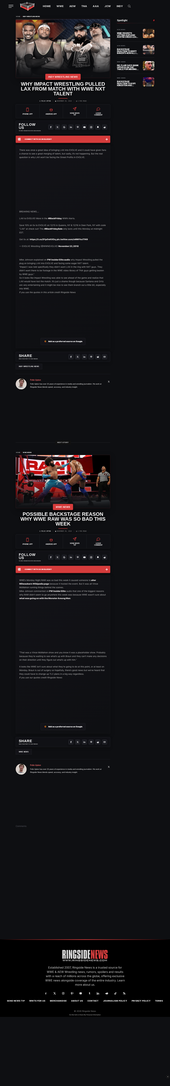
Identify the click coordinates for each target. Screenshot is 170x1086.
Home (47, 6)
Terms (159, 1001)
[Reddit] (104, 127)
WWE (60, 6)
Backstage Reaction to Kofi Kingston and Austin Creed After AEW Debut (128, 83)
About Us (77, 1001)
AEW (72, 6)
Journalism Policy (115, 1001)
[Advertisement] (63, 312)
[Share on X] (77, 356)
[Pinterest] (77, 127)
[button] (129, 6)
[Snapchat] (97, 127)
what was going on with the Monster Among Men (44, 598)
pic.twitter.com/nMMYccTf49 (72, 239)
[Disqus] (63, 868)
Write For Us (37, 1001)
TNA (84, 6)
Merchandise (58, 1001)
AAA (96, 6)
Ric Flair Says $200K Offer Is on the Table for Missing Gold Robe (128, 67)
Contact (93, 1001)
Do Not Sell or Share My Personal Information (85, 1015)
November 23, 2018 (68, 246)
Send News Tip (16, 1001)
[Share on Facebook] (71, 356)
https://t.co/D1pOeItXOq (43, 239)
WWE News (27, 452)
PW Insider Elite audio (58, 259)
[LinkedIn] (71, 127)
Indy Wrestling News (31, 16)
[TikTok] (115, 993)
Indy (120, 6)
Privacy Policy (141, 1001)
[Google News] (64, 127)
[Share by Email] (104, 356)
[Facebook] (50, 127)
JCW (108, 6)
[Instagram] (91, 127)
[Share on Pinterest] (91, 356)
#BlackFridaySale (53, 229)
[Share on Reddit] (97, 356)
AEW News (121, 29)
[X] (57, 127)
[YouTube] (84, 127)
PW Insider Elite (57, 591)
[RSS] (124, 993)
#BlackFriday (55, 218)
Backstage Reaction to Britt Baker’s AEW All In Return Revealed (127, 51)
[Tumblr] (89, 993)
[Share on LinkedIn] (84, 356)
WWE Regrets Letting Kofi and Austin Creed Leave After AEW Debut (128, 35)
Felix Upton (46, 101)
